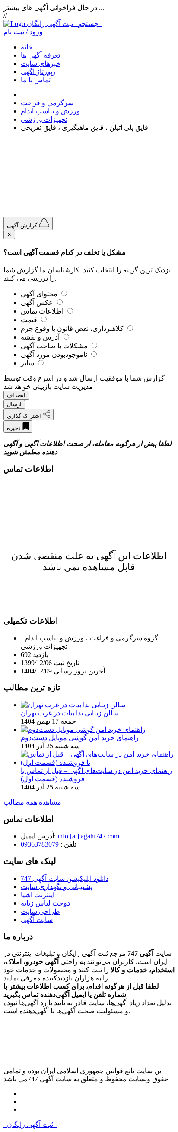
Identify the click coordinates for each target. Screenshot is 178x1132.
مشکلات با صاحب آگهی (55, 345)
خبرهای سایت (40, 63)
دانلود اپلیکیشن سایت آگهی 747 (64, 878)
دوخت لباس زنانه (45, 903)
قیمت (30, 319)
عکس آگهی (38, 302)
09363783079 (40, 844)
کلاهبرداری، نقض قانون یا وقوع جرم (73, 328)
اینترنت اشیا (37, 895)
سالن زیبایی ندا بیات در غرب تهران (69, 713)
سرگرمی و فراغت (47, 103)
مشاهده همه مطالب (32, 802)
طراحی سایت (40, 911)
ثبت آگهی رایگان (64, 23)
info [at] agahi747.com (88, 836)
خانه (27, 47)
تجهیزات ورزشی (44, 119)
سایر (28, 363)
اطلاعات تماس (43, 311)
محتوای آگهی (40, 294)
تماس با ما (36, 80)
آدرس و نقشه (41, 337)
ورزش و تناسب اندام (50, 111)
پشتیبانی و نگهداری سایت (56, 886)
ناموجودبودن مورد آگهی (55, 354)
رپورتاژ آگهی (38, 71)
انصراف (16, 395)
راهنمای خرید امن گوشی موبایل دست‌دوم (80, 737)
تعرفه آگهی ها (40, 55)
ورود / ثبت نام (23, 32)
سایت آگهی (37, 919)
